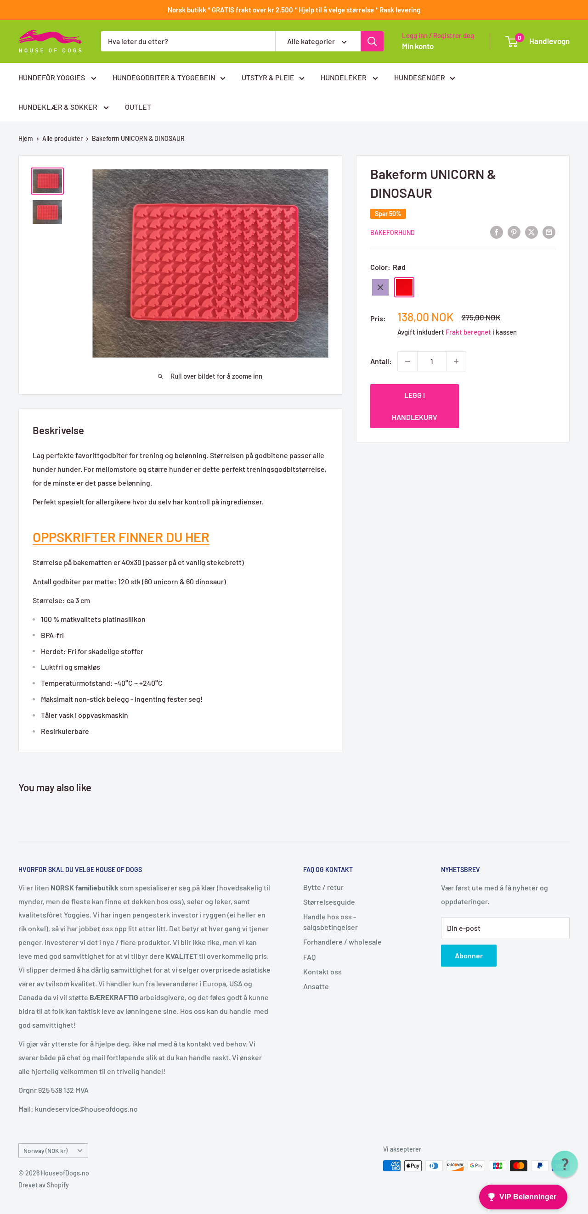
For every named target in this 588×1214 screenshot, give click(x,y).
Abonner (469, 955)
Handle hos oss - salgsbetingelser (330, 921)
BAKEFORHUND (392, 232)
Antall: (381, 361)
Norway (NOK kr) (45, 1150)
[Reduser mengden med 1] (407, 361)
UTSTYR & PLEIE (268, 77)
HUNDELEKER (344, 77)
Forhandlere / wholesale (342, 941)
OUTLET (138, 106)
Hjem (25, 138)
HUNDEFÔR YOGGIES (52, 77)
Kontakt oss (322, 971)
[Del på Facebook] (496, 231)
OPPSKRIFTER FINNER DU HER (121, 537)
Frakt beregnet (469, 332)
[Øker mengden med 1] (456, 361)
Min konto (418, 45)
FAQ (309, 956)
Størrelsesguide (329, 901)
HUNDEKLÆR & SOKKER (58, 106)
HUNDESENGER (419, 77)
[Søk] (372, 41)
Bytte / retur (323, 887)
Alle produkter (62, 138)
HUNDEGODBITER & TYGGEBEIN (164, 77)
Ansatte (316, 986)
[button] (564, 1164)
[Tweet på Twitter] (531, 231)
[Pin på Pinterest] (514, 231)
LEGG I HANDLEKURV (414, 406)
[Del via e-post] (549, 231)
